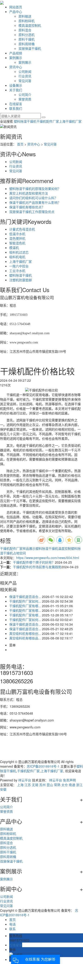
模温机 (14, 247)
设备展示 (15, 85)
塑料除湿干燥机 (25, 121)
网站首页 (15, 7)
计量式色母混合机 (22, 229)
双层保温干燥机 (29, 48)
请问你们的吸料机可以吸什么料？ (33, 197)
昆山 (50, 784)
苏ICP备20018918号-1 (43, 766)
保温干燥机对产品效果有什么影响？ (35, 202)
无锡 (35, 784)
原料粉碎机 (26, 20)
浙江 (79, 784)
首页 (20, 144)
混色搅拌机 (17, 238)
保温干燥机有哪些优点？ (27, 207)
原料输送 (24, 16)
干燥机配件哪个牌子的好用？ (34, 562)
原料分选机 (26, 34)
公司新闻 (24, 71)
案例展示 (15, 57)
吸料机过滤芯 (19, 252)
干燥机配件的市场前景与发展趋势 (37, 567)
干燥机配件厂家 (47, 121)
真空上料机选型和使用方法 (28, 193)
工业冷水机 (17, 270)
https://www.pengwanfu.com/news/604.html (47, 557)
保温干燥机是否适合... (25, 596)
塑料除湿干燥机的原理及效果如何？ (35, 188)
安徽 (3, 789)
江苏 (27, 784)
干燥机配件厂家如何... (25, 601)
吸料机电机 (17, 256)
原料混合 (24, 30)
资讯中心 (15, 67)
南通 (72, 784)
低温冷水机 (17, 233)
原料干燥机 (26, 39)
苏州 (42, 784)
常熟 (57, 784)
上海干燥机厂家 (70, 121)
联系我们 (15, 108)
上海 (20, 784)
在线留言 (15, 103)
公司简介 (24, 94)
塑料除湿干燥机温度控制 (53, 548)
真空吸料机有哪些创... (25, 633)
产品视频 (15, 53)
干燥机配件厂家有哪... (25, 605)
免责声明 (69, 780)
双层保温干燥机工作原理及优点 (31, 211)
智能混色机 (17, 243)
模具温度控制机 (29, 25)
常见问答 (24, 80)
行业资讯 (24, 76)
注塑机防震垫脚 (20, 280)
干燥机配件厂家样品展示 (18, 548)
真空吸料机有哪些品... (25, 638)
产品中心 (15, 11)
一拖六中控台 (19, 266)
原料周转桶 (26, 43)
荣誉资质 (24, 99)
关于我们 (15, 90)
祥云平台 (24, 780)
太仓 (64, 784)
